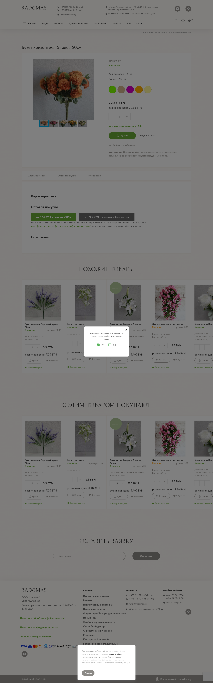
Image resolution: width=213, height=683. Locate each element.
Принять (88, 673)
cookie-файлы (115, 654)
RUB (114, 345)
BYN (103, 345)
